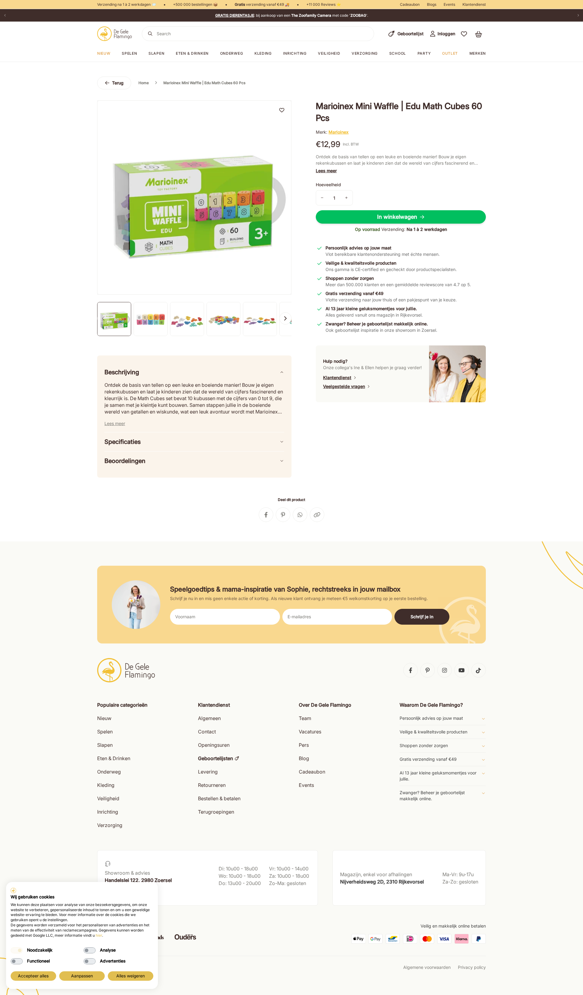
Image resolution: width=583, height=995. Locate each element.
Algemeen (209, 718)
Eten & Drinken (113, 758)
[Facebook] (410, 670)
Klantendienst (474, 4)
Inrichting (294, 53)
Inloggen (446, 33)
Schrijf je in (422, 616)
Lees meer (326, 170)
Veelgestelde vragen (344, 386)
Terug (118, 82)
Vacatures (310, 732)
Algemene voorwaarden (427, 967)
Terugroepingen (216, 812)
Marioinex (339, 132)
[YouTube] (461, 670)
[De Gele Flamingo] (114, 33)
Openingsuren (214, 745)
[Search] (150, 33)
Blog (304, 758)
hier (99, 935)
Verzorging (365, 53)
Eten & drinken (192, 53)
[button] (464, 33)
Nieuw (104, 718)
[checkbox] (17, 950)
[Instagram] (444, 670)
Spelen (129, 53)
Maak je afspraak (122, 894)
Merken (477, 53)
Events (449, 4)
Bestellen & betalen (219, 798)
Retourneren (212, 785)
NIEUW (104, 53)
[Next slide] (285, 318)
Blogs (431, 4)
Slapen (156, 53)
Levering (208, 772)
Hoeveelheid (328, 184)
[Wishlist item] (281, 110)
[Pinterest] (427, 670)
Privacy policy (472, 967)
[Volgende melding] (578, 15)
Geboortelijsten (215, 758)
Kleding (263, 53)
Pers (304, 745)
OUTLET (450, 53)
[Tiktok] (478, 670)
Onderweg (231, 53)
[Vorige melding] (5, 15)
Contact (207, 732)
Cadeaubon (410, 4)
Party (424, 53)
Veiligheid (329, 53)
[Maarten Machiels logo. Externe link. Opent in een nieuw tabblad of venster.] (13, 890)
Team (305, 718)
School (397, 53)
